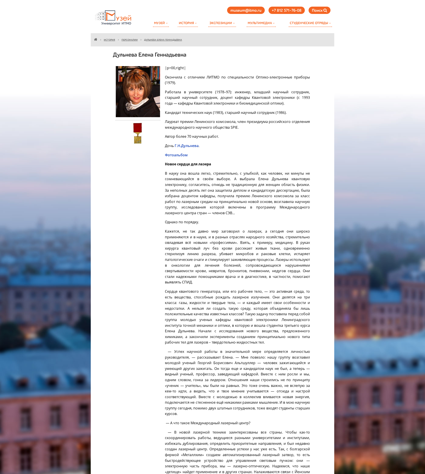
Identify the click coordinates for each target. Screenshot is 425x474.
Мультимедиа (260, 23)
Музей (159, 23)
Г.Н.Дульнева (187, 145)
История (186, 23)
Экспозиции (220, 23)
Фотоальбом (176, 155)
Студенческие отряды (309, 23)
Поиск (317, 11)
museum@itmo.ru (245, 11)
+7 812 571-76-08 (286, 11)
